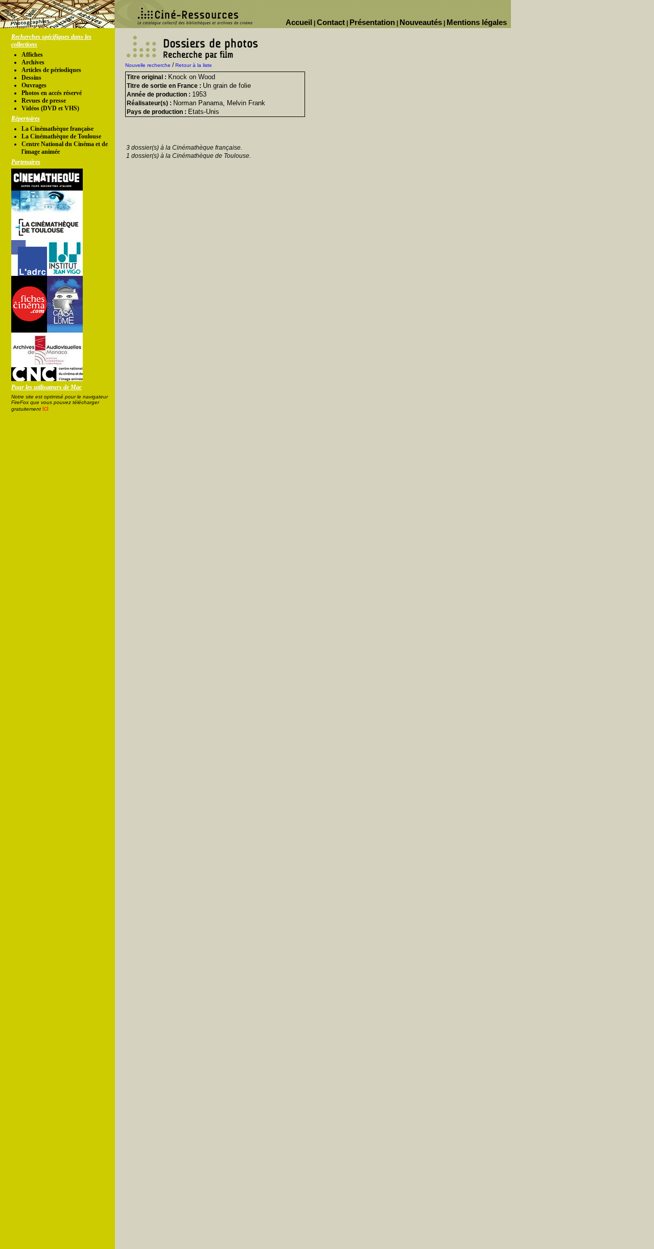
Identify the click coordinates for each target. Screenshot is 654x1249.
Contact (331, 22)
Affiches (32, 54)
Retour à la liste (193, 65)
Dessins (31, 77)
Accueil (299, 22)
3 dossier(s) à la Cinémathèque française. (184, 147)
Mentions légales (477, 22)
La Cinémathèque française (57, 128)
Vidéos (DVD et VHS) (50, 108)
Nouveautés (421, 22)
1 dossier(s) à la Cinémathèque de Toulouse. (188, 155)
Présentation (372, 22)
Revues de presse (43, 100)
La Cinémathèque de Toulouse (61, 136)
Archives (32, 62)
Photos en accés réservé (51, 93)
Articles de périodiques (51, 70)
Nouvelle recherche (148, 65)
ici (45, 408)
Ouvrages (33, 85)
